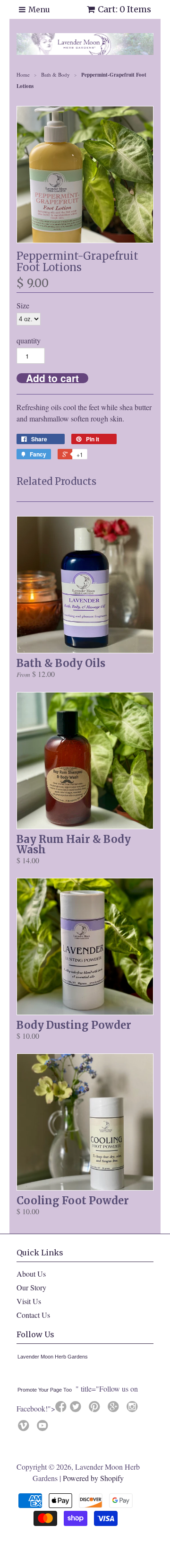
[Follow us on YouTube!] (44, 1428)
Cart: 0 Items (124, 9)
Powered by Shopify (93, 1478)
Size (23, 305)
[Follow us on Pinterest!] (96, 1409)
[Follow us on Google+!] (115, 1409)
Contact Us (33, 1315)
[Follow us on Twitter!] (77, 1409)
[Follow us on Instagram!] (134, 1409)
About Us (31, 1274)
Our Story (31, 1287)
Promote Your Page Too (44, 1390)
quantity (29, 340)
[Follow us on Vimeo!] (25, 1428)
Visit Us (29, 1301)
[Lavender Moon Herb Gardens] (19, 1375)
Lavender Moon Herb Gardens (52, 1356)
